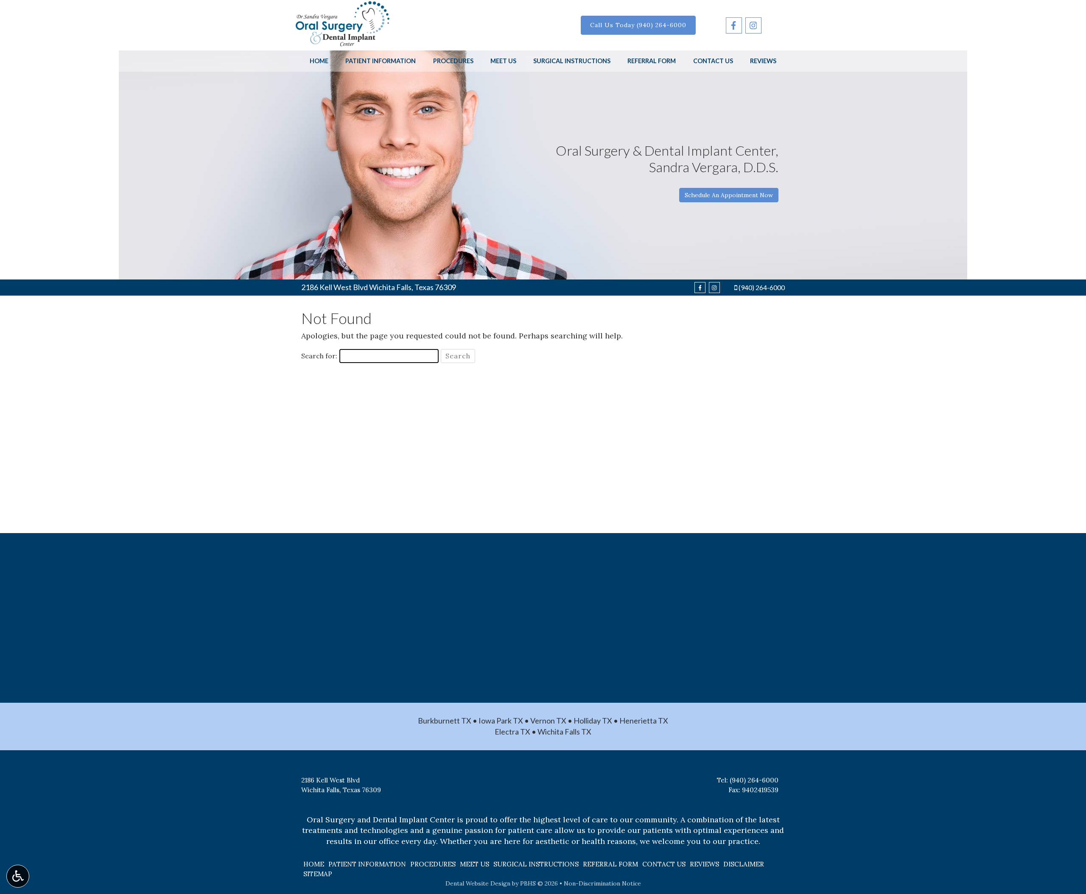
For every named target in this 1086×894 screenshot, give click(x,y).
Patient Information (380, 61)
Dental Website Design (477, 883)
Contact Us (713, 61)
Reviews (763, 61)
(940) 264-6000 (762, 287)
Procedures (453, 61)
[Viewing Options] (17, 876)
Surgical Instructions (571, 61)
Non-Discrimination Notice (602, 883)
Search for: (319, 356)
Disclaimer (743, 864)
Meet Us (503, 61)
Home (319, 61)
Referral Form (651, 61)
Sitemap (317, 874)
